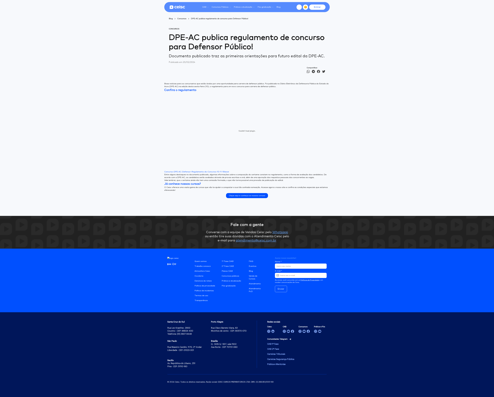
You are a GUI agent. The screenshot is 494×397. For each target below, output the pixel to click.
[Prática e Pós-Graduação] (315, 331)
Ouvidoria (199, 276)
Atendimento (255, 284)
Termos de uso (201, 296)
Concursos (181, 19)
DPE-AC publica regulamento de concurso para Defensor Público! (219, 19)
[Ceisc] (268, 331)
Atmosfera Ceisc (202, 271)
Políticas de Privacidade (310, 280)
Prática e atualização (231, 281)
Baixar (226, 172)
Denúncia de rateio (203, 281)
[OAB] (284, 331)
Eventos (252, 266)
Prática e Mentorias (276, 364)
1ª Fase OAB (227, 261)
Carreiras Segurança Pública (280, 359)
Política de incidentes (204, 291)
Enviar (281, 289)
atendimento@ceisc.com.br (256, 240)
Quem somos (201, 261)
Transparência (201, 300)
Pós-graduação (229, 286)
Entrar (317, 7)
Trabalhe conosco (203, 266)
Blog (278, 7)
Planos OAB (227, 271)
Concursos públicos (230, 276)
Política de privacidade (205, 286)
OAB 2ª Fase (273, 349)
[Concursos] (300, 331)
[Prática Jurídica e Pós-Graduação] (319, 331)
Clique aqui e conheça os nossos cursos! (247, 196)
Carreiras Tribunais (276, 354)
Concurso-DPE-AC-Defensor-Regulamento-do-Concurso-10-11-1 (193, 172)
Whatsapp (280, 232)
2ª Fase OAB (228, 266)
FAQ (251, 261)
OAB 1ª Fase (273, 344)
